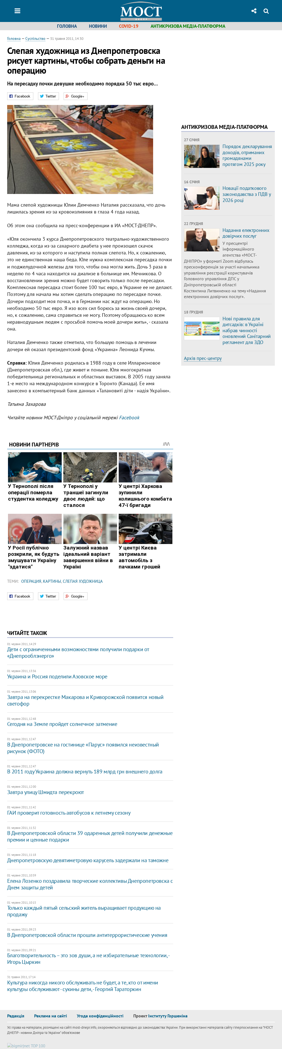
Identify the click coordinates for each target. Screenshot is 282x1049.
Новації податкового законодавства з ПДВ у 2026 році (246, 194)
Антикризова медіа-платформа (188, 26)
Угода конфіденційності (100, 1016)
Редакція (15, 1016)
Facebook (129, 417)
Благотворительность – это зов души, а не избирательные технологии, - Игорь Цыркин (88, 958)
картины (52, 581)
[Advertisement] (227, 74)
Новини (98, 26)
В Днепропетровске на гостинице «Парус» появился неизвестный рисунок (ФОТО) (83, 748)
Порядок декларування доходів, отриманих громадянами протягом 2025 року (247, 155)
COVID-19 (129, 26)
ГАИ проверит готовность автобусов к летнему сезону (69, 812)
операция (31, 581)
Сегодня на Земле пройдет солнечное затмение (62, 724)
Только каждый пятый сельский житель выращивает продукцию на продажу (84, 911)
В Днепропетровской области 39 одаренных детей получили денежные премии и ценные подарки (90, 836)
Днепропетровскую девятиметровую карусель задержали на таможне (88, 860)
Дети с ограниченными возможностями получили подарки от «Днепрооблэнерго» (78, 652)
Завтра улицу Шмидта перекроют (45, 792)
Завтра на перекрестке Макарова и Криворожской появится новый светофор (85, 700)
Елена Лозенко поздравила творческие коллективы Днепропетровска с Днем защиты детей (90, 884)
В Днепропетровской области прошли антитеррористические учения (87, 935)
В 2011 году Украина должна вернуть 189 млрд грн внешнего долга (84, 771)
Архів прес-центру (203, 358)
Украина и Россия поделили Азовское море (57, 676)
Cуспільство (35, 38)
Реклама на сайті (50, 1016)
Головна (67, 26)
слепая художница (83, 581)
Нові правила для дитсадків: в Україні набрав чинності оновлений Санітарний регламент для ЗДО (247, 330)
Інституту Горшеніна (168, 1016)
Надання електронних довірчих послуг (246, 233)
